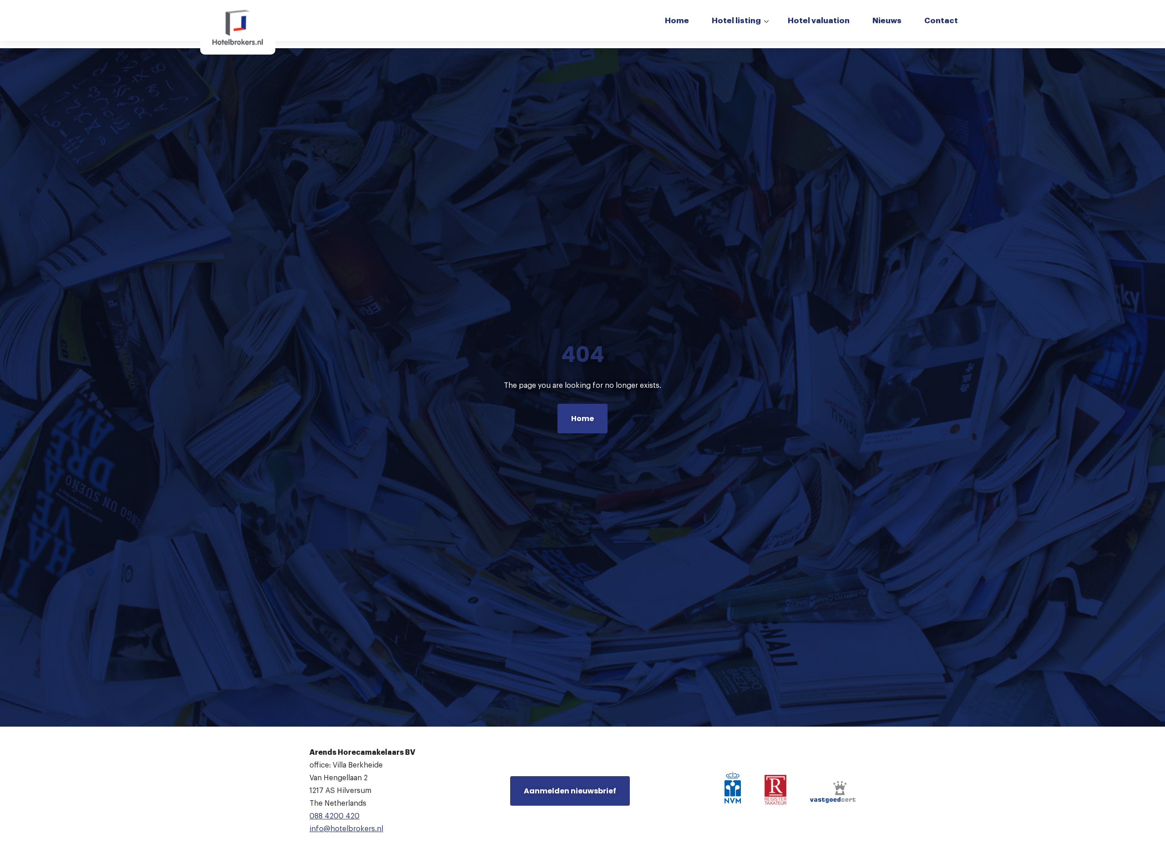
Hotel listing (736, 21)
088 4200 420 (334, 816)
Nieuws (887, 21)
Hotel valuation (819, 21)
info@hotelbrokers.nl (346, 829)
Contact (941, 21)
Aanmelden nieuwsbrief (570, 791)
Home (677, 21)
